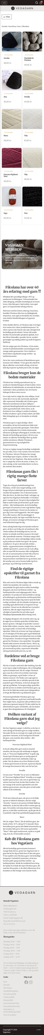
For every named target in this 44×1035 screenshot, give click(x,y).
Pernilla (27, 97)
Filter (8, 17)
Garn (19, 26)
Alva (5, 97)
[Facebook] (26, 982)
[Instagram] (31, 982)
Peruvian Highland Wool (11, 175)
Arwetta (7, 58)
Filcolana (6, 297)
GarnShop (12, 26)
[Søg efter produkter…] (36, 2)
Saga (5, 213)
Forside (4, 26)
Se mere (12, 42)
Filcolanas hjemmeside (12, 615)
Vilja (26, 174)
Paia (25, 213)
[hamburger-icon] (4, 2)
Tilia (26, 136)
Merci (6, 136)
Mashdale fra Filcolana (29, 59)
